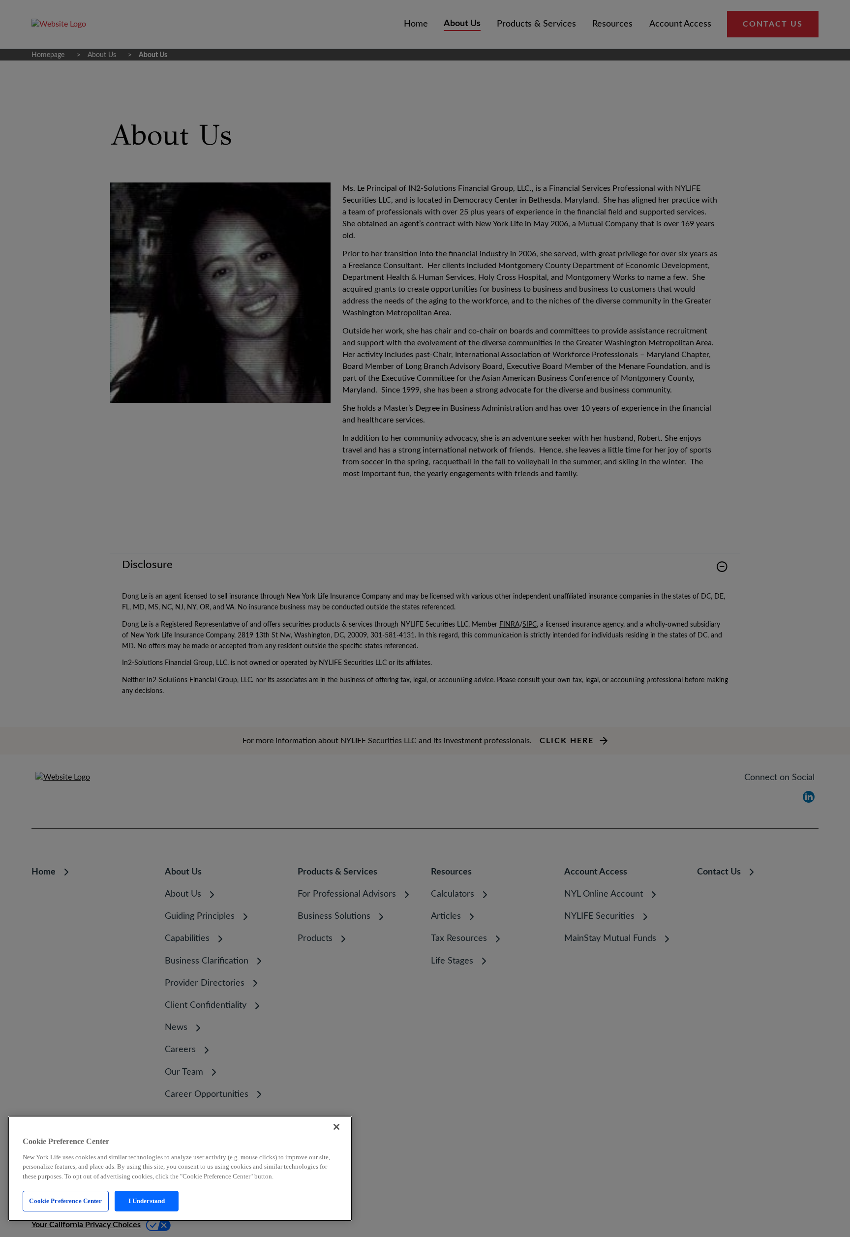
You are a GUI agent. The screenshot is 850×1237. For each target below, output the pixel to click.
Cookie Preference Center (65, 1201)
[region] (180, 1168)
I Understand (146, 1201)
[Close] (336, 1127)
